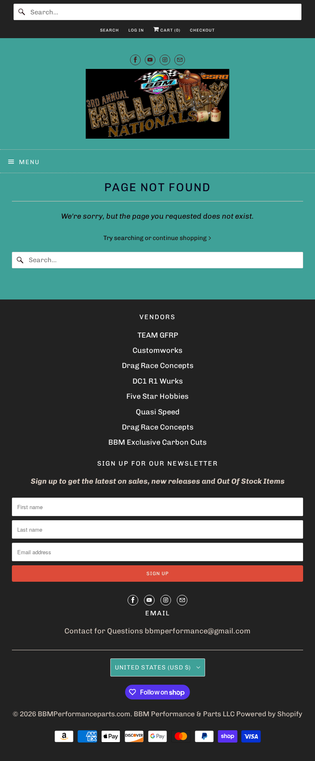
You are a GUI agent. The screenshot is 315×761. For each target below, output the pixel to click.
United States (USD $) (153, 667)
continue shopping (180, 238)
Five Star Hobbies (157, 396)
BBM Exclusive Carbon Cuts (157, 442)
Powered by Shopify (269, 714)
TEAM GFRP (157, 335)
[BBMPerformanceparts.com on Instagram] (165, 59)
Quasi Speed (158, 411)
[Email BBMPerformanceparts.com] (179, 59)
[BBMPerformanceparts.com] (157, 106)
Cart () (169, 30)
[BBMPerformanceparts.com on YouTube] (150, 59)
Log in (136, 30)
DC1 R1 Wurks (157, 381)
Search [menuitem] (109, 30)
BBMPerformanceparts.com (84, 714)
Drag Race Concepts (158, 365)
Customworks (157, 350)
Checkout (202, 30)
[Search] (22, 12)
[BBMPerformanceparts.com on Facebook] (135, 59)
